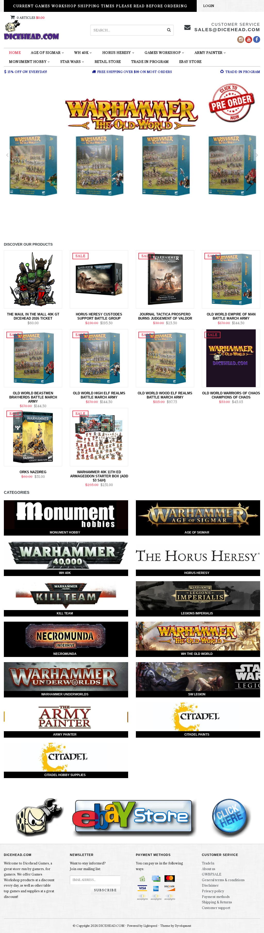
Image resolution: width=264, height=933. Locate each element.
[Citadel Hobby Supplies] (66, 757)
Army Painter (208, 53)
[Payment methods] (142, 878)
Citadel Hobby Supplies (65, 775)
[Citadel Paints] (198, 717)
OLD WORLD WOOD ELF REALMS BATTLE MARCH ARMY (165, 395)
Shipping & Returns (217, 902)
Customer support (216, 908)
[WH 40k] (66, 555)
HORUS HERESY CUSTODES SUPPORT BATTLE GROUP (99, 316)
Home (15, 53)
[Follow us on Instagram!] (240, 39)
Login (208, 6)
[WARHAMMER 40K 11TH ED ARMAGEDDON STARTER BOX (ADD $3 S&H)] (99, 437)
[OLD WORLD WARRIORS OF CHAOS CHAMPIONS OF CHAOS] (231, 358)
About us (208, 869)
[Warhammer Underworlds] (66, 676)
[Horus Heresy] (198, 555)
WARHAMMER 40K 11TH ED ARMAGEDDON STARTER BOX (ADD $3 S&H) (99, 476)
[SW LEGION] (198, 676)
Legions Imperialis (197, 613)
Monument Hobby (27, 62)
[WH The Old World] (198, 636)
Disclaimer (210, 885)
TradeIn (208, 863)
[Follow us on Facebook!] (256, 39)
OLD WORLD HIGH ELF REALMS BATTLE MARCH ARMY (99, 395)
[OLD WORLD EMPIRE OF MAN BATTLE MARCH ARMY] (231, 279)
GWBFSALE (211, 874)
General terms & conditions (223, 880)
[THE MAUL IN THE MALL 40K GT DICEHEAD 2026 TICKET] (33, 279)
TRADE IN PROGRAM (150, 62)
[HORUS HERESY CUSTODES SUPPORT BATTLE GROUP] (99, 279)
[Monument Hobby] (66, 514)
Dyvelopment (183, 926)
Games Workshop (163, 53)
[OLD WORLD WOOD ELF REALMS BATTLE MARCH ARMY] (165, 358)
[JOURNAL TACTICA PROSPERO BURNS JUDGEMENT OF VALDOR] (165, 279)
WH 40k (81, 53)
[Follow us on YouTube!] (248, 39)
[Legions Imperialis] (198, 595)
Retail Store (108, 62)
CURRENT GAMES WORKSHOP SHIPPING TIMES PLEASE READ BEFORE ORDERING (100, 6)
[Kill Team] (66, 595)
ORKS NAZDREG (33, 472)
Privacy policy (213, 891)
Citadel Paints (196, 734)
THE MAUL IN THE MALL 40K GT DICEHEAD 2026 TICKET (33, 316)
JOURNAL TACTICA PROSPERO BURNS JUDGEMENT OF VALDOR (165, 316)
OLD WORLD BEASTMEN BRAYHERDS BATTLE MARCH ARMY (33, 397)
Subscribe (105, 890)
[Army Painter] (66, 717)
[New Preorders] (132, 155)
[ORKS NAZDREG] (33, 437)
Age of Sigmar (46, 53)
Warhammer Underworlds (64, 694)
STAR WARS (70, 62)
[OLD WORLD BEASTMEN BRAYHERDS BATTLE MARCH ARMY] (33, 358)
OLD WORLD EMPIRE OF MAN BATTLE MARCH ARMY (231, 316)
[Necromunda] (66, 636)
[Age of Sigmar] (198, 514)
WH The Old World (197, 654)
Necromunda (65, 654)
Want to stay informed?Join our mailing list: (88, 866)
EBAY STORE (190, 62)
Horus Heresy (116, 53)
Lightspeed (150, 926)
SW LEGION (196, 694)
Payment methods (216, 897)
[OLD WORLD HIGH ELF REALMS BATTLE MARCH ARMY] (99, 358)
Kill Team (65, 613)
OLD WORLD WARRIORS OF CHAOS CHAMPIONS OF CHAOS (231, 395)
